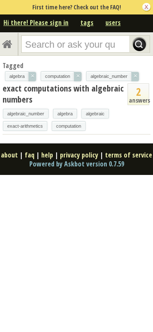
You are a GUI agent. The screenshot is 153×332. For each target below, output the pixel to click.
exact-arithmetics (25, 126)
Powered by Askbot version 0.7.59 (76, 164)
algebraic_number (25, 113)
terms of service (128, 155)
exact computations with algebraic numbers (63, 94)
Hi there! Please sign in (35, 22)
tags (87, 22)
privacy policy (79, 155)
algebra (65, 113)
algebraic (95, 113)
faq (29, 155)
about (9, 155)
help (47, 155)
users (113, 22)
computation (68, 126)
